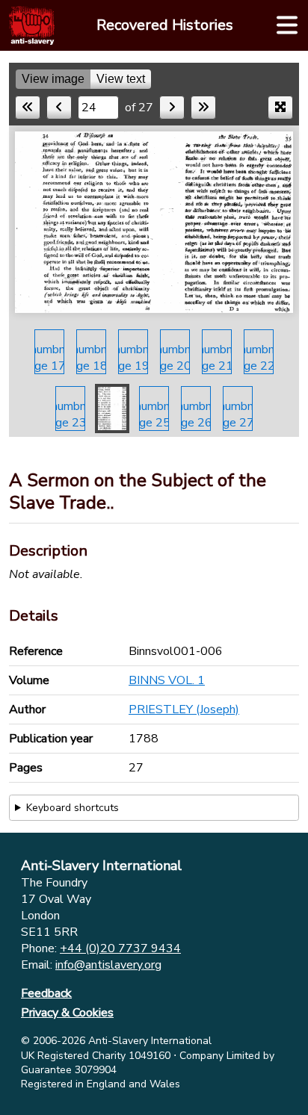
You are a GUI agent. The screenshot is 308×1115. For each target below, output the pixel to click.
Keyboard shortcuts (72, 808)
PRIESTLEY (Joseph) (184, 709)
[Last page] (203, 107)
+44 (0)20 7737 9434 (120, 948)
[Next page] (172, 107)
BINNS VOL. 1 (167, 680)
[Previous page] (59, 107)
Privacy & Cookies (67, 1012)
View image (53, 78)
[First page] (27, 107)
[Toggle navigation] (287, 25)
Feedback (46, 993)
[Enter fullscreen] (280, 107)
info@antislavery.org (108, 965)
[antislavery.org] (32, 25)
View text (120, 78)
